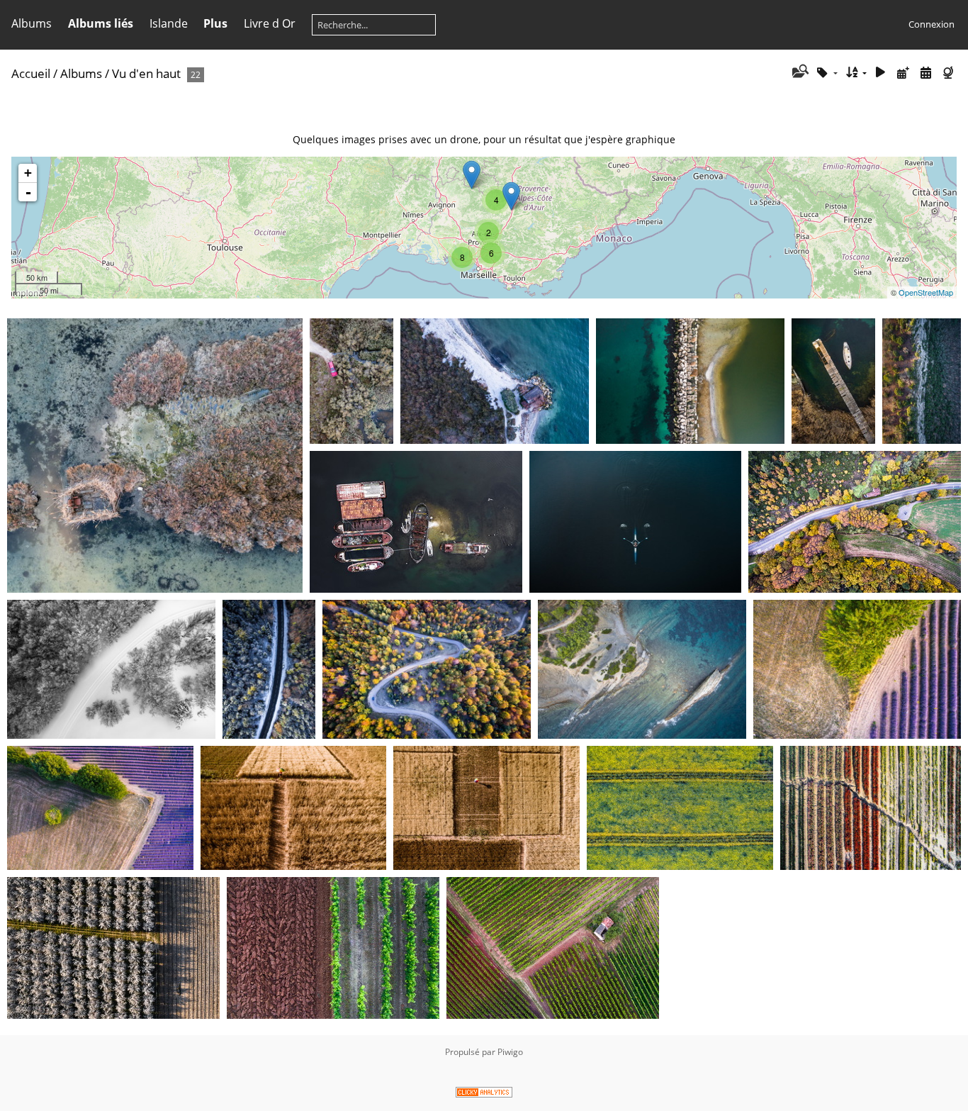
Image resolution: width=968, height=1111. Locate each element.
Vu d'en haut (146, 73)
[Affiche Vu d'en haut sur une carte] (949, 73)
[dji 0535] (471, 174)
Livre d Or (270, 23)
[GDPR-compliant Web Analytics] (484, 1094)
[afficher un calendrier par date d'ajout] (903, 73)
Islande (169, 23)
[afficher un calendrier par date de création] (925, 73)
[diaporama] (880, 73)
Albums (31, 23)
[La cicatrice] (511, 196)
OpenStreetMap (926, 292)
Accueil (30, 73)
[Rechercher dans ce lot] (799, 72)
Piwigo (510, 1052)
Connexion (931, 24)
